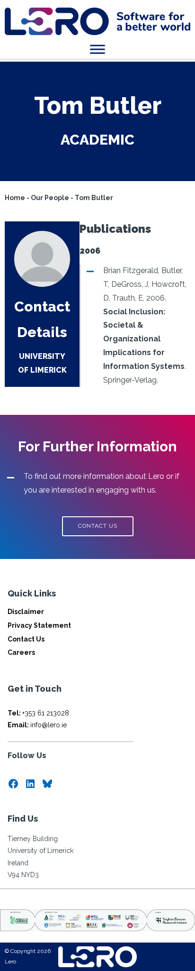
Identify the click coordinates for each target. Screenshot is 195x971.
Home (15, 198)
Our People (50, 198)
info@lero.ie (37, 725)
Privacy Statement (39, 625)
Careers (21, 652)
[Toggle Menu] (97, 49)
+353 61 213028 (38, 713)
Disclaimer (26, 611)
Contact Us (26, 639)
